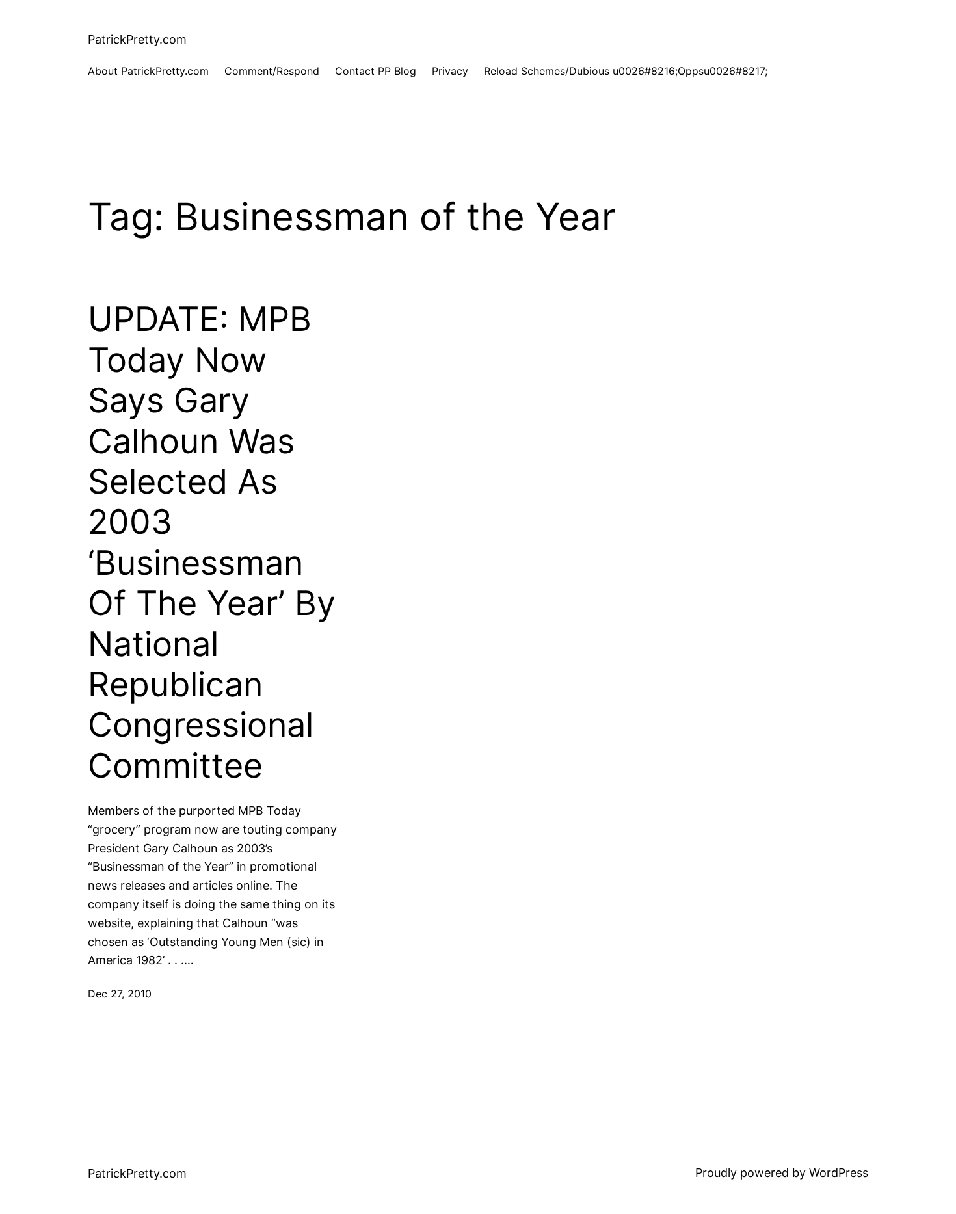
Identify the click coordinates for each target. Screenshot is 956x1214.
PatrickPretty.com (137, 39)
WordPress (838, 1173)
